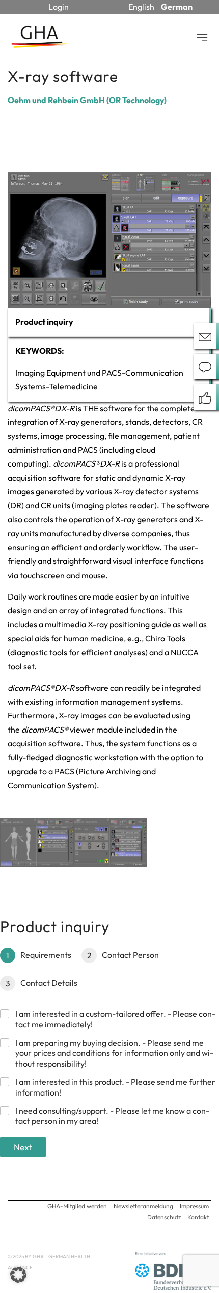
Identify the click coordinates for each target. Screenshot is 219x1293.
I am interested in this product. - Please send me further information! (115, 1087)
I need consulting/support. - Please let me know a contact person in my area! (112, 1116)
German (177, 7)
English (141, 7)
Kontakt (198, 1217)
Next (23, 1147)
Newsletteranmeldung (143, 1206)
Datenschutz (164, 1217)
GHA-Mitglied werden (77, 1206)
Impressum (194, 1206)
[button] (18, 1274)
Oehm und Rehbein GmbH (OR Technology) (87, 100)
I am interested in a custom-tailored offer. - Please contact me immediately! (115, 1019)
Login (58, 7)
